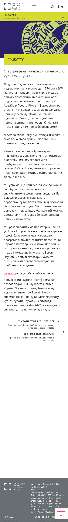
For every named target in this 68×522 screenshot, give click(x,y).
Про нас (8, 517)
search (52, 7)
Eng (60, 7)
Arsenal (14, 6)
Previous (60, 321)
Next (62, 332)
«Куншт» (10, 273)
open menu (34, 7)
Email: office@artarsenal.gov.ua (44, 491)
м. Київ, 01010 (39, 487)
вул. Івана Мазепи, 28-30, (45, 484)
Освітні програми (45, 517)
